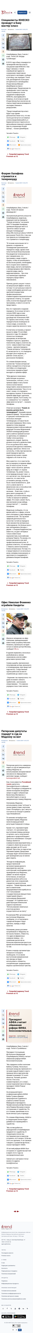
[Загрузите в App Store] (6, 1316)
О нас (3, 1263)
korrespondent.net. (13, 778)
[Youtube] (15, 1308)
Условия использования (8, 1290)
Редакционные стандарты (9, 1271)
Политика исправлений (8, 1273)
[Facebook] (7, 1308)
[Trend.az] (6, 12)
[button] (3, 35)
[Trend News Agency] (6, 1227)
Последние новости (7, 1253)
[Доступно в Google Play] (20, 1316)
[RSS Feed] (27, 1308)
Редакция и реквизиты (8, 1265)
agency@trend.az (5, 1244)
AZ (16, 1330)
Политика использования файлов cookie (13, 1299)
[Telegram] (19, 1308)
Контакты (4, 1268)
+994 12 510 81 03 (6, 1242)
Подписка (4, 1281)
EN (13, 1330)
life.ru (16, 649)
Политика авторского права (10, 1296)
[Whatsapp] (3, 1308)
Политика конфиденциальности (11, 1293)
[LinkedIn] (23, 1308)
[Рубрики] (30, 12)
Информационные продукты (10, 1283)
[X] (11, 1308)
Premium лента (5, 1255)
